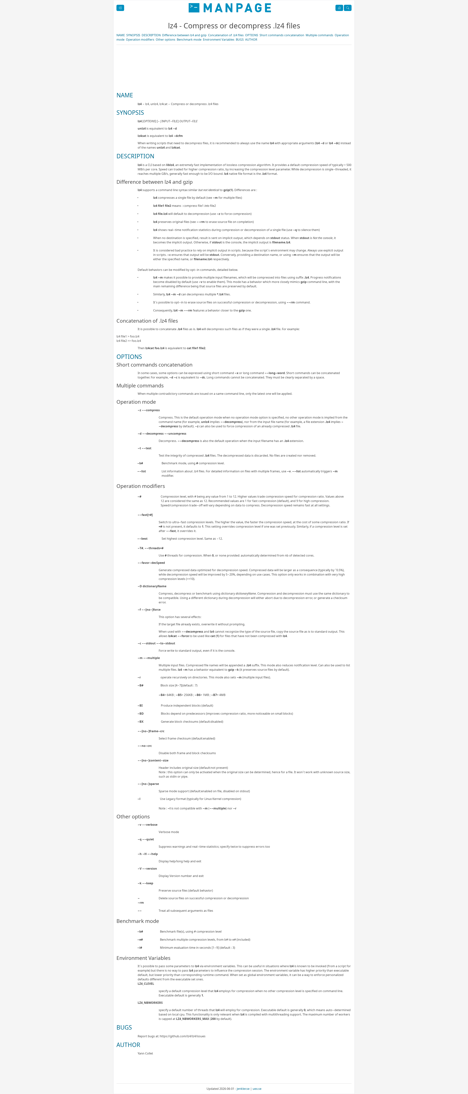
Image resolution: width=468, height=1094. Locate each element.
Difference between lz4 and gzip (184, 35)
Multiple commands (319, 35)
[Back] (120, 8)
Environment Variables (218, 40)
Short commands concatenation (282, 35)
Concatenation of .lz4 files (226, 35)
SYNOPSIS (133, 35)
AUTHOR (251, 40)
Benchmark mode (189, 40)
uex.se (257, 1089)
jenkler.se (243, 1089)
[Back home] (230, 7)
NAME (120, 35)
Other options (165, 40)
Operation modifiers (140, 40)
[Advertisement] (234, 81)
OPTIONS (251, 35)
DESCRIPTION (151, 35)
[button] (339, 8)
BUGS (240, 40)
